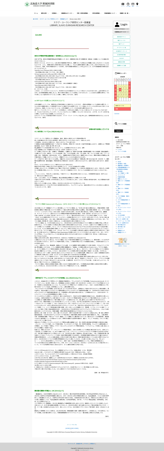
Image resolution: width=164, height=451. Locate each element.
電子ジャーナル (121, 40)
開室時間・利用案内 (123, 165)
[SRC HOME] (74, 428)
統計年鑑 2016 (121, 225)
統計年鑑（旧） (122, 227)
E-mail (120, 149)
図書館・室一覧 (124, 13)
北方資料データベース (121, 51)
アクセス (87, 443)
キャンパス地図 (122, 151)
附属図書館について (109, 13)
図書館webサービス (120, 32)
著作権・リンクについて (82, 450)
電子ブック (121, 44)
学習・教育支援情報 (82, 13)
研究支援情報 (96, 13)
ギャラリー (121, 228)
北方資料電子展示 (121, 55)
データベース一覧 (121, 47)
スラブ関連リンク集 (123, 173)
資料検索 (120, 171)
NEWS (119, 162)
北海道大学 (80, 443)
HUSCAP (121, 58)
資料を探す (44, 13)
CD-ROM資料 (121, 215)
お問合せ (93, 443)
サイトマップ (121, 175)
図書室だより (121, 230)
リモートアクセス (120, 29)
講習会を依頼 (121, 62)
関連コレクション (122, 179)
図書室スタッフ (122, 232)
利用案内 (54, 13)
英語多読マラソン (121, 37)
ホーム (36, 13)
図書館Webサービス (66, 13)
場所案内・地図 (122, 163)
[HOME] (68, 428)
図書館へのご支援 (121, 65)
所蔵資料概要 (121, 177)
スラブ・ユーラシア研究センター (122, 158)
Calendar (116, 113)
